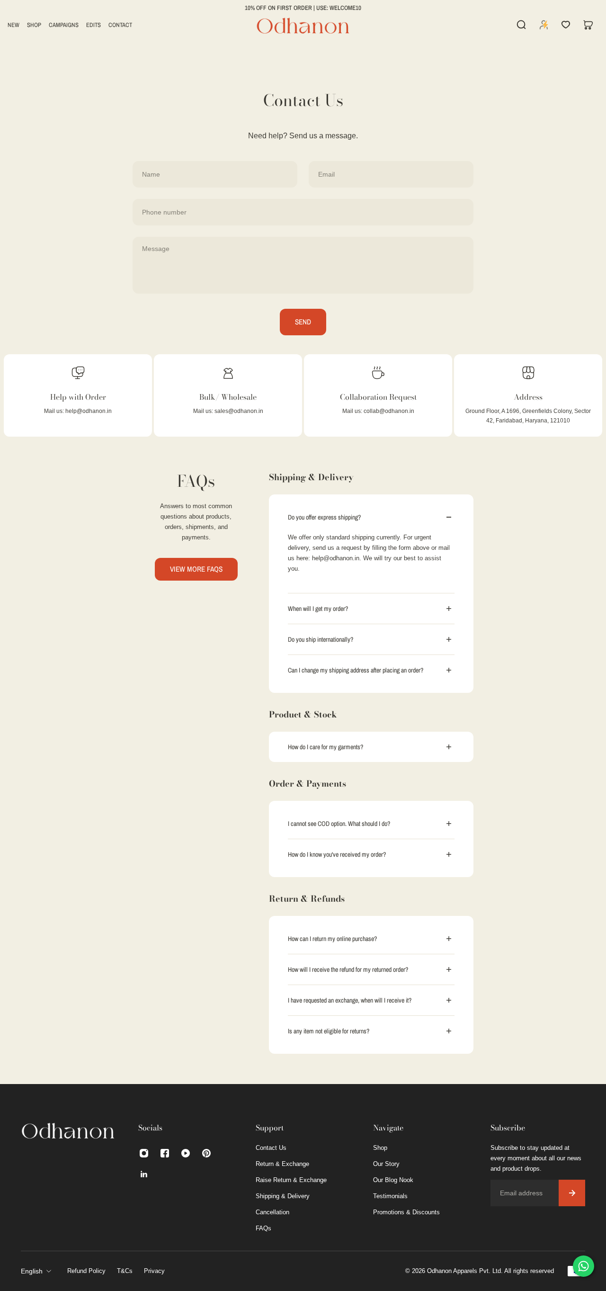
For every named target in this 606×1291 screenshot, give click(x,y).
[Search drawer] (521, 24)
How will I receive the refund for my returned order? (348, 969)
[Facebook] (164, 1153)
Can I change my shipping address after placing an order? (356, 670)
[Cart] (588, 25)
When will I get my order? (318, 608)
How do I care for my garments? (326, 747)
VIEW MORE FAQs (196, 569)
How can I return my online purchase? (332, 938)
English (32, 1271)
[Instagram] (144, 1153)
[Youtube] (185, 1153)
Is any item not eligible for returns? (328, 1031)
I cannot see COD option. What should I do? (339, 823)
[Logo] (303, 24)
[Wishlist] (565, 24)
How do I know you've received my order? (337, 854)
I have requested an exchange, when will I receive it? (349, 1000)
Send (303, 322)
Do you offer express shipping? (324, 517)
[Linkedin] (144, 1174)
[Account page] (544, 24)
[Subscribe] (572, 1193)
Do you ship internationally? (320, 639)
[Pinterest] (206, 1153)
